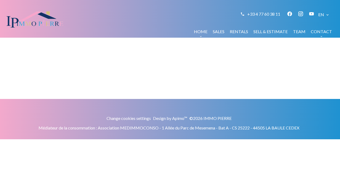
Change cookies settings (129, 118)
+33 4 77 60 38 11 (263, 13)
